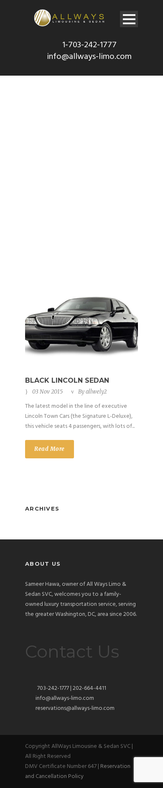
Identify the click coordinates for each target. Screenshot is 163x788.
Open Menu (129, 19)
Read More (49, 448)
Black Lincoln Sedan (67, 380)
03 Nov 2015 (47, 391)
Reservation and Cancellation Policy (77, 771)
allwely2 (96, 391)
